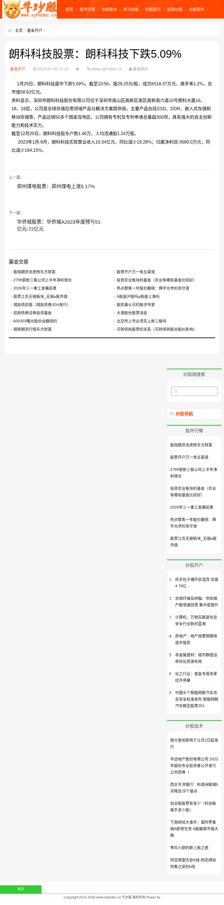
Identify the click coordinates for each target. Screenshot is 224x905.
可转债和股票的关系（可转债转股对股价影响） (157, 329)
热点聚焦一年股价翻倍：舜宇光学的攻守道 (153, 288)
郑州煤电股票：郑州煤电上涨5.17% (56, 186)
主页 (19, 30)
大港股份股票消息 (132, 313)
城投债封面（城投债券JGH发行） (42, 304)
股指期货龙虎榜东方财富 (34, 272)
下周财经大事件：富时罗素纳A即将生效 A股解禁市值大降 (194, 828)
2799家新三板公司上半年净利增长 (42, 280)
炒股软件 (196, 9)
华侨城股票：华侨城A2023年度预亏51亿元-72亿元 (59, 225)
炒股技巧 (153, 9)
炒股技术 (109, 9)
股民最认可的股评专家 (136, 304)
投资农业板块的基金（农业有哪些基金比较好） (157, 280)
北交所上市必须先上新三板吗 (141, 321)
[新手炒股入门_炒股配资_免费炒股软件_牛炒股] (30, 15)
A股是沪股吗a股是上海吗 (138, 296)
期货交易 (95, 28)
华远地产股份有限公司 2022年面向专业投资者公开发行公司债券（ (194, 765)
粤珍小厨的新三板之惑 (189, 847)
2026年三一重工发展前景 (35, 288)
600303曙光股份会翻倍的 (35, 321)
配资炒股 (174, 9)
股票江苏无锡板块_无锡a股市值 (40, 296)
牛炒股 (127, 897)
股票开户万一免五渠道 (136, 272)
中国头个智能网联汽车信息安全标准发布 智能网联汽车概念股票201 (196, 699)
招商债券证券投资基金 (32, 313)
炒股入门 (73, 28)
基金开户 (117, 28)
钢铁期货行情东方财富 (32, 329)
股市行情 (87, 9)
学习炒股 (131, 9)
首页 (69, 9)
